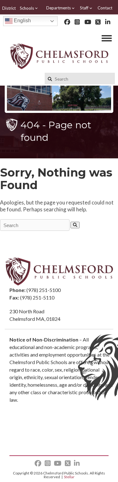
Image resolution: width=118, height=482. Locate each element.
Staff (84, 7)
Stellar (69, 476)
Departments (58, 7)
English (22, 20)
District (9, 8)
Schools (27, 8)
